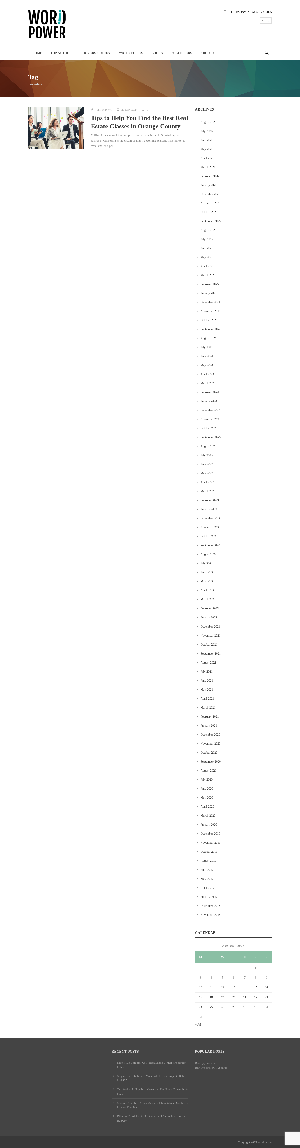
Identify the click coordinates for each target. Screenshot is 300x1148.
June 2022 (207, 572)
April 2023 (207, 482)
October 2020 (209, 752)
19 (222, 997)
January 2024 (209, 401)
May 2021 (207, 689)
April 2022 (207, 590)
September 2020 (211, 761)
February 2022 (210, 608)
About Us (209, 53)
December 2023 (210, 410)
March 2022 (208, 599)
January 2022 (209, 617)
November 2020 (210, 743)
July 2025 (207, 239)
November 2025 (210, 203)
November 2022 (210, 527)
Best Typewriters (205, 1063)
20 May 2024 (129, 109)
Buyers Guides (96, 53)
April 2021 (207, 698)
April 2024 (207, 374)
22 (255, 997)
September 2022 (211, 545)
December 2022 (210, 518)
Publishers (181, 53)
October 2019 (209, 851)
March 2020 (208, 815)
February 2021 (210, 716)
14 (244, 987)
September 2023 (211, 437)
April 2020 (207, 806)
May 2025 (207, 257)
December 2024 (210, 302)
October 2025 (209, 212)
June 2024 (207, 356)
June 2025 (207, 248)
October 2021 (209, 644)
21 (244, 997)
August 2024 (208, 338)
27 (233, 1007)
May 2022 (207, 581)
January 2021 (209, 725)
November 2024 (210, 311)
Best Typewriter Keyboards (211, 1067)
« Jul (198, 1024)
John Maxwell (104, 109)
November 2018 (210, 914)
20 (233, 997)
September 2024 (211, 329)
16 (266, 987)
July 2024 (207, 347)
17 (200, 997)
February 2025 (210, 284)
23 (266, 997)
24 (200, 1007)
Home (37, 53)
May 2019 (207, 878)
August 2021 (208, 662)
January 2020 (209, 824)
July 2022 (207, 563)
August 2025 (208, 230)
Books (157, 53)
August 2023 (208, 446)
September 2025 (211, 221)
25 (211, 1007)
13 (233, 987)
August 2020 (208, 770)
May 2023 (207, 473)
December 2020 (210, 734)
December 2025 (210, 194)
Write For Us (131, 53)
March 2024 (208, 383)
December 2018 (210, 905)
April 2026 (207, 158)
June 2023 (207, 464)
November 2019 (210, 842)
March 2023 (208, 491)
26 (222, 1007)
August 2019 (208, 860)
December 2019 (210, 833)
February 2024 (210, 392)
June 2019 (207, 869)
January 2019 (209, 896)
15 (255, 987)
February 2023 (210, 500)
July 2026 (207, 131)
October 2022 (209, 536)
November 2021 (210, 635)
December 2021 (210, 626)
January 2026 (209, 185)
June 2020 (207, 788)
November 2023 (210, 419)
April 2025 (207, 266)
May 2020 (207, 797)
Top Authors (62, 53)
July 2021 (207, 671)
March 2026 (208, 167)
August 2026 (208, 122)
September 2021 (211, 653)
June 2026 (207, 140)
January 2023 (209, 509)
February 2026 (210, 176)
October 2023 (209, 428)
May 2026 (207, 149)
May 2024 (207, 365)
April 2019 (207, 887)
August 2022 (208, 554)
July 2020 (207, 779)
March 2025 (208, 275)
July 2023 (207, 455)
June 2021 (207, 680)
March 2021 (208, 707)
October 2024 (209, 320)
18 (211, 997)
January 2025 (209, 293)
